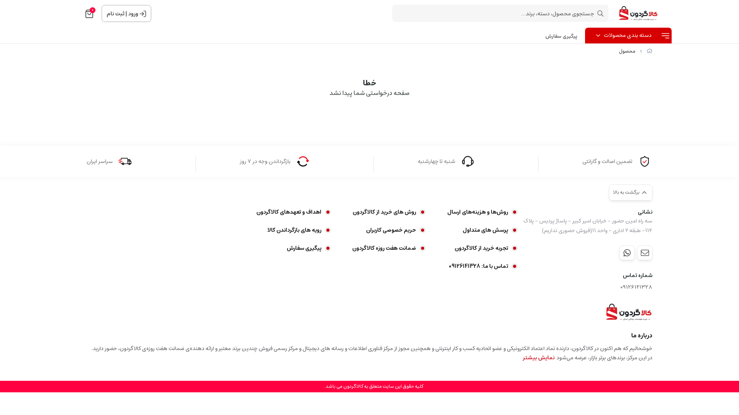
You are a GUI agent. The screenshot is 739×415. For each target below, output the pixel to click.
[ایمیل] (644, 253)
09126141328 (636, 287)
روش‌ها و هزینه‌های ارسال (477, 212)
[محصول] (628, 312)
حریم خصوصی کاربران (391, 230)
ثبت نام (115, 13)
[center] (600, 13)
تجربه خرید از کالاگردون (481, 248)
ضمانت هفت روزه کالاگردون (384, 248)
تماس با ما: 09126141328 (478, 266)
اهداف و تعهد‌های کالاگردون (288, 212)
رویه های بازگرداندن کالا (294, 230)
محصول (627, 51)
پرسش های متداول (485, 230)
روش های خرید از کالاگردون (384, 212)
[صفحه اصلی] (649, 51)
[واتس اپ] (627, 253)
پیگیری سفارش (561, 36)
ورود (133, 13)
